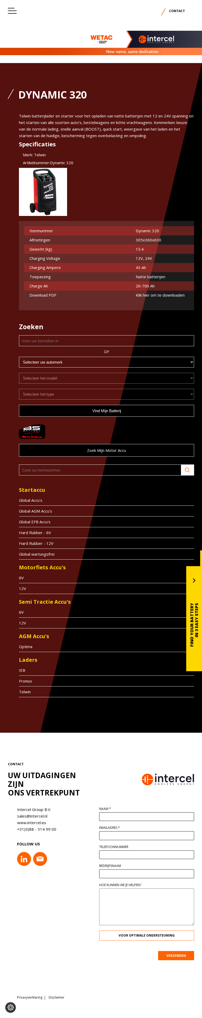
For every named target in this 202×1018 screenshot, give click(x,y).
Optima (25, 646)
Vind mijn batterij (106, 411)
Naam (105, 808)
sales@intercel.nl (32, 816)
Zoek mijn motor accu (106, 450)
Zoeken (187, 470)
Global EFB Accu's (34, 521)
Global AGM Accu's (35, 511)
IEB (22, 670)
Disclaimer (56, 997)
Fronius (25, 681)
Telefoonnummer (113, 847)
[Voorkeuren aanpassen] (10, 1007)
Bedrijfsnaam (110, 865)
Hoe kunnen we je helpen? (120, 885)
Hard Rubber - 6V (35, 532)
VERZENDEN (176, 955)
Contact (177, 11)
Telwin (25, 691)
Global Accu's (30, 500)
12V (22, 588)
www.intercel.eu (31, 822)
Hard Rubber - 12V (36, 543)
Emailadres (109, 827)
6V (21, 577)
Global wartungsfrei (36, 554)
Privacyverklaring (29, 997)
